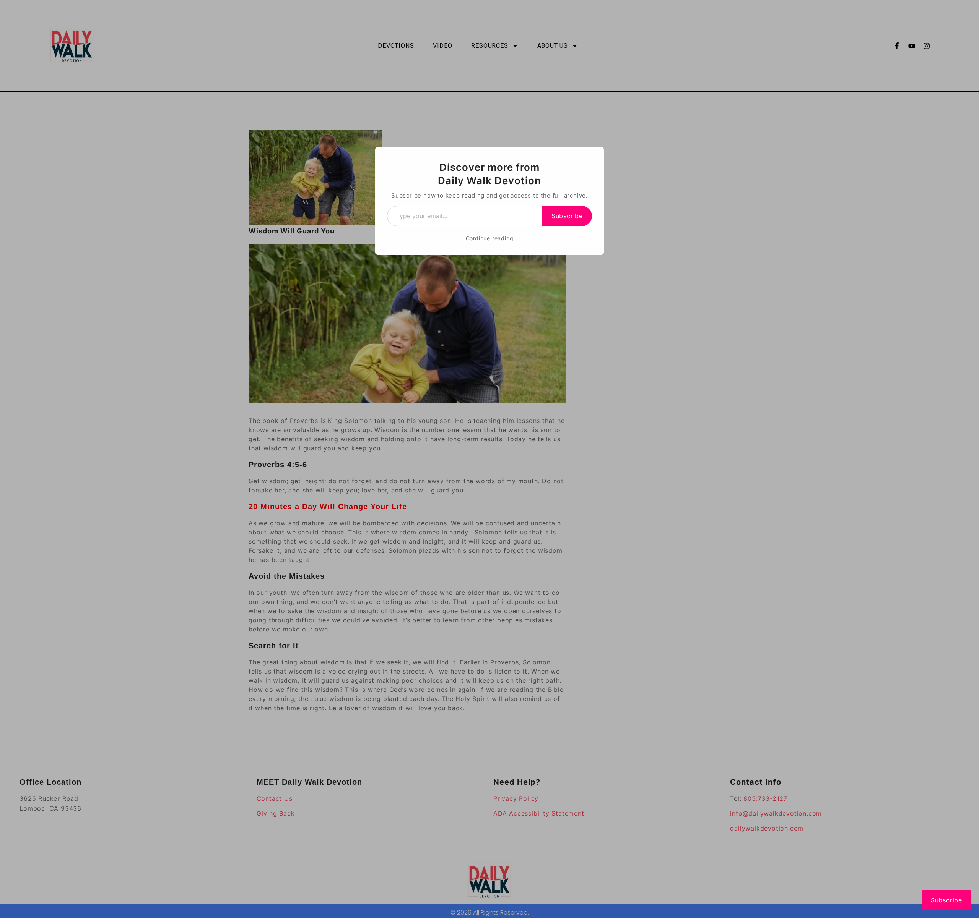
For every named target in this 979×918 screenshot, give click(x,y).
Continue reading (490, 238)
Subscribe (567, 216)
